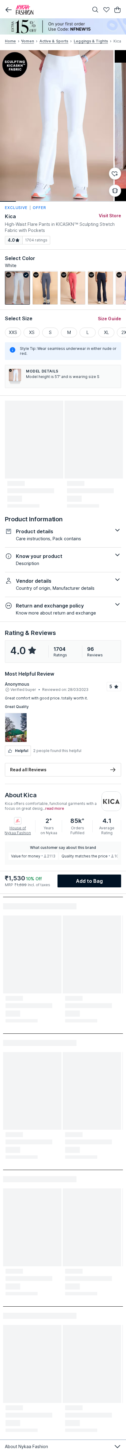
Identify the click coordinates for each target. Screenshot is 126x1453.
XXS (13, 332)
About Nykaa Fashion (26, 1446)
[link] (17, 288)
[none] (63, 26)
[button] (8, 9)
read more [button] (54, 808)
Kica (10, 216)
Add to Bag (89, 881)
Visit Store (110, 215)
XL (106, 332)
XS (32, 332)
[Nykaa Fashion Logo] (50, 10)
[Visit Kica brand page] (111, 801)
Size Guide (109, 318)
